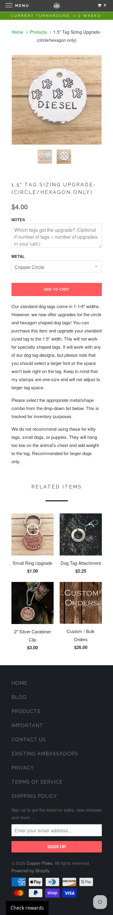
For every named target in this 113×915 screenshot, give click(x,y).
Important (27, 725)
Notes (18, 219)
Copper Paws (39, 863)
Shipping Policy (34, 796)
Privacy (22, 768)
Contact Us (28, 739)
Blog (19, 697)
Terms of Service (37, 782)
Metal (18, 256)
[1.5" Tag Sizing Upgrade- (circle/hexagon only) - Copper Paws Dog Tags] (56, 100)
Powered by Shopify (30, 871)
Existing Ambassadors (44, 754)
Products (38, 32)
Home (19, 683)
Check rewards (27, 907)
